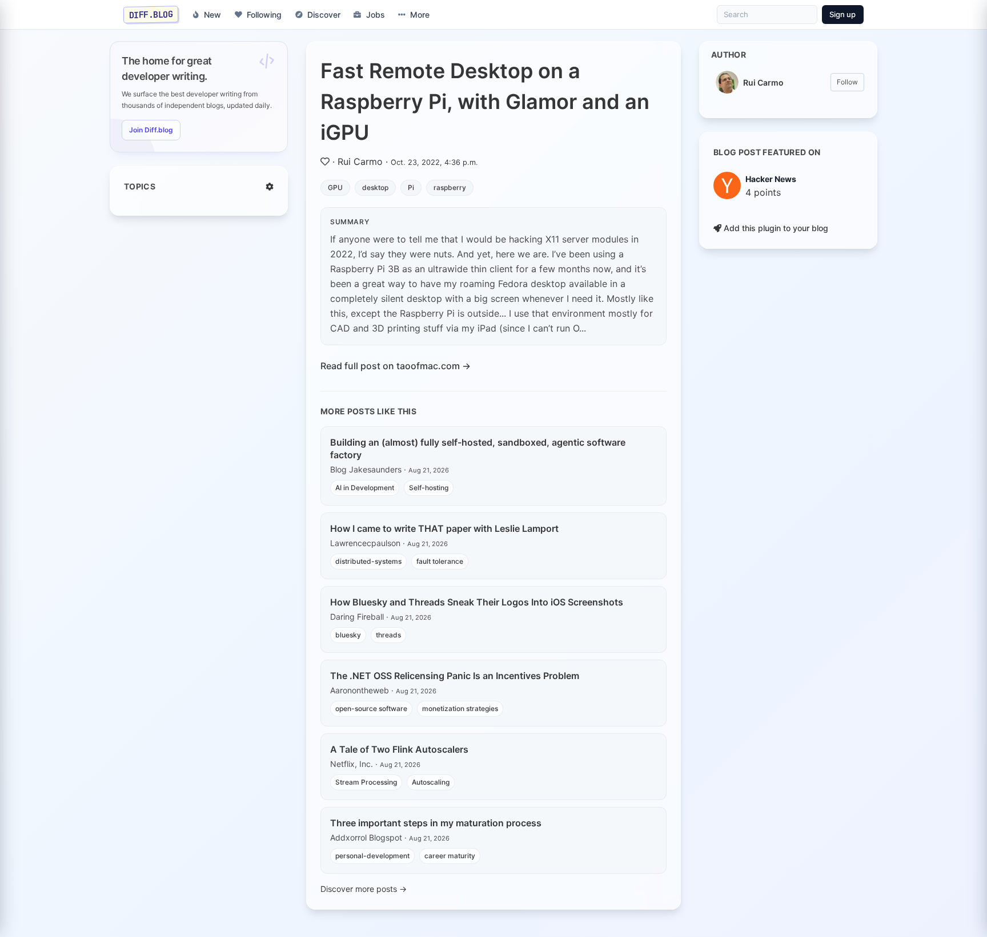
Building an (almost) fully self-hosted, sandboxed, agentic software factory (477, 449)
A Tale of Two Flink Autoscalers (399, 749)
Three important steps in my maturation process (435, 823)
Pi (411, 187)
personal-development (372, 855)
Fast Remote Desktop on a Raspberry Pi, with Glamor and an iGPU (484, 101)
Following (264, 14)
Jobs (375, 14)
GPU (335, 187)
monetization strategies (460, 708)
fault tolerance (439, 561)
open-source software (371, 708)
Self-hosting (428, 487)
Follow (847, 82)
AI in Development (364, 487)
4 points (763, 192)
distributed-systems (368, 561)
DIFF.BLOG (151, 14)
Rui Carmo (360, 161)
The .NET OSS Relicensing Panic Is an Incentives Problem (454, 675)
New (212, 14)
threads (388, 635)
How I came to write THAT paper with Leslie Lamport (444, 528)
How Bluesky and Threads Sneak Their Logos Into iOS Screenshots (476, 602)
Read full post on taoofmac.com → (395, 365)
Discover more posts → (363, 889)
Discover (323, 14)
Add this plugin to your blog (774, 228)
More (420, 14)
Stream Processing (366, 782)
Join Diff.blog (151, 130)
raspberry (450, 187)
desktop (375, 187)
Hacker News (770, 179)
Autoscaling (431, 782)
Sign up (842, 14)
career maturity (449, 855)
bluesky (348, 635)
